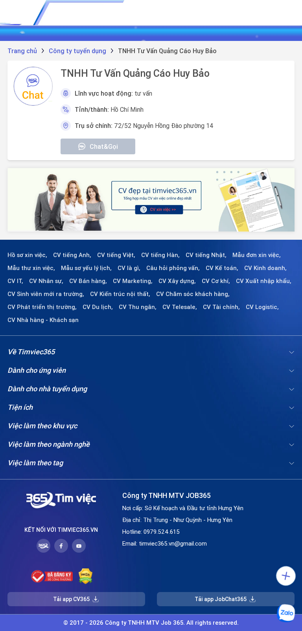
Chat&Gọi (104, 146)
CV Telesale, (179, 307)
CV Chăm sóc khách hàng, (193, 294)
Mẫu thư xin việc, (31, 268)
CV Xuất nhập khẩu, (263, 281)
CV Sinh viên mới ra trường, (45, 294)
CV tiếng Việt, (116, 255)
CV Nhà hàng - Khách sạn (43, 320)
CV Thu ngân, (138, 307)
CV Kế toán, (222, 268)
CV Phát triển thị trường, (42, 307)
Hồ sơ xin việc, (27, 255)
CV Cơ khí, (216, 281)
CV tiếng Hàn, (160, 255)
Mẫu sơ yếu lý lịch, (86, 268)
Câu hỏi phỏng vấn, (173, 268)
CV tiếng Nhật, (206, 255)
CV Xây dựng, (177, 281)
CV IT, (15, 281)
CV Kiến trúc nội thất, (120, 294)
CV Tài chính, (221, 307)
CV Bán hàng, (88, 281)
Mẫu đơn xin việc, (256, 255)
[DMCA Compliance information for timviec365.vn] (85, 576)
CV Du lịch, (98, 307)
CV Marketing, (133, 281)
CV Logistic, (262, 307)
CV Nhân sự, (46, 281)
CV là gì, (129, 268)
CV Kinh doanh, (265, 268)
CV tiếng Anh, (72, 255)
